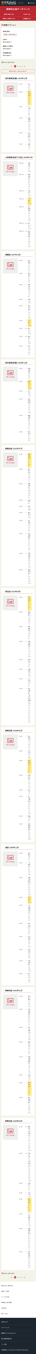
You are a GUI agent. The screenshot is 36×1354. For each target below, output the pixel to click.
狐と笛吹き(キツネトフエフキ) (29, 525)
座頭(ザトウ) (29, 501)
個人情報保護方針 (6, 1339)
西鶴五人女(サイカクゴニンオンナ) (29, 1048)
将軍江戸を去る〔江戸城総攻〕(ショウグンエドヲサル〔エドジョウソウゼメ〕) (29, 1167)
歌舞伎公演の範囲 (6, 1302)
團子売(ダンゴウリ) (29, 515)
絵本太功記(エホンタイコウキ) (29, 928)
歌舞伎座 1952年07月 (13, 448)
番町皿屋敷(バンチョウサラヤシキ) (29, 632)
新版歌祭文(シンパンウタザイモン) (29, 618)
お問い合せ (4, 1322)
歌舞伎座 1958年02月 (13, 730)
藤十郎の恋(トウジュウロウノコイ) (29, 475)
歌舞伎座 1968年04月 (13, 1121)
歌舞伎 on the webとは (8, 1333)
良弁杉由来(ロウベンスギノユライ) (29, 97)
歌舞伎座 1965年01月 (13, 990)
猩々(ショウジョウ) (29, 225)
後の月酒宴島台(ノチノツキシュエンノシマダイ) (29, 542)
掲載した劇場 (5, 1291)
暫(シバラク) (29, 791)
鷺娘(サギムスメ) (29, 818)
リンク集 (4, 1344)
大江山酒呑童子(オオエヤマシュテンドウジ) (29, 912)
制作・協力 (4, 1314)
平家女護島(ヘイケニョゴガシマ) (29, 966)
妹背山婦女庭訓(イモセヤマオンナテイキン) (29, 1016)
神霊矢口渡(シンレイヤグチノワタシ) (29, 781)
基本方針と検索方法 (7, 1286)
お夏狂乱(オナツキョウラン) (29, 954)
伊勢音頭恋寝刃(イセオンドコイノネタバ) (29, 560)
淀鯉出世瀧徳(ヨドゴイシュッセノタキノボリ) (29, 649)
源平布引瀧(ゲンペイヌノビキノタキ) (29, 311)
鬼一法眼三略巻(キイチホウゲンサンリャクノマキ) (29, 805)
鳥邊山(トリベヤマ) (29, 193)
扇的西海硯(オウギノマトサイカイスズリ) (29, 405)
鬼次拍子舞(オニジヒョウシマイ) (29, 1001)
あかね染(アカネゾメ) (29, 682)
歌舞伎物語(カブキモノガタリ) (29, 373)
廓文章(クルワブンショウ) (29, 278)
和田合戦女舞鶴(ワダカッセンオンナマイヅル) (29, 1064)
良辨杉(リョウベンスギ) (29, 385)
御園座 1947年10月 (13, 255)
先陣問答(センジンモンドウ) (29, 167)
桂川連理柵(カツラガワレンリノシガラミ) (29, 213)
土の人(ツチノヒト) (29, 86)
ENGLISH (32, 3)
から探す (9, 14)
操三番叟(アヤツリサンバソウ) (29, 265)
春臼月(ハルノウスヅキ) (29, 340)
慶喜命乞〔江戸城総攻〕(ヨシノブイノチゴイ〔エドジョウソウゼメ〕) (29, 1138)
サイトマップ (5, 1327)
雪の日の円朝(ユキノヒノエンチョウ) (29, 1033)
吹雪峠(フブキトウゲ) (29, 663)
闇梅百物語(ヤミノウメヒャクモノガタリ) (29, 576)
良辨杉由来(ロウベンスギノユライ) (29, 460)
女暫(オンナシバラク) (29, 1186)
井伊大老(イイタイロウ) (29, 754)
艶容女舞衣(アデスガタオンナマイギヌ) (29, 490)
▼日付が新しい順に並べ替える (18, 71)
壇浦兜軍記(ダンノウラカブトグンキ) (29, 124)
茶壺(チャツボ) (29, 301)
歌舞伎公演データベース (18, 9)
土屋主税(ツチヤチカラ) (29, 672)
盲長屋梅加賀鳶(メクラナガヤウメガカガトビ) (29, 831)
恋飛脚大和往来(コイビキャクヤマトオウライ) (29, 1259)
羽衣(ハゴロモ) (29, 507)
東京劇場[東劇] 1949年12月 (16, 363)
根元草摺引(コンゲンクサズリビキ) (29, 742)
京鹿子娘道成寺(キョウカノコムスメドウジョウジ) (29, 886)
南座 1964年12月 (12, 847)
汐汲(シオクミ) (29, 1194)
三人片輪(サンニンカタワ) (29, 111)
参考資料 (4, 1308)
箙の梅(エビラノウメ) (29, 856)
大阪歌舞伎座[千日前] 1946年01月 (19, 157)
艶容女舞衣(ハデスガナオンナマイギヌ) (29, 181)
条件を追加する (7, 42)
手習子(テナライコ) (29, 1077)
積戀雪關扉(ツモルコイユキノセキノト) (29, 422)
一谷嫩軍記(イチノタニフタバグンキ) (29, 868)
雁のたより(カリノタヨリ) (29, 350)
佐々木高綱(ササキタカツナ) (29, 137)
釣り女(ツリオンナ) (29, 393)
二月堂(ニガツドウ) (29, 201)
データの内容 (5, 1297)
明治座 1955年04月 (13, 591)
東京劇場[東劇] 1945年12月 (16, 78)
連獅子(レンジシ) (29, 146)
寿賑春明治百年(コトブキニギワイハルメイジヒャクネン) (29, 1239)
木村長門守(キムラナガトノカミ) (29, 941)
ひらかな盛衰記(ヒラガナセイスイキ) (29, 1219)
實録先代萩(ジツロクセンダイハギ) (29, 290)
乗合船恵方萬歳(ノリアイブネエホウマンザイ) (29, 238)
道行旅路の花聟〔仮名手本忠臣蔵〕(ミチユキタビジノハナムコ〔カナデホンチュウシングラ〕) (29, 705)
